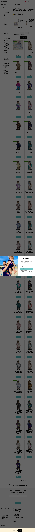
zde (17, 530)
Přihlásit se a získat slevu (26, 268)
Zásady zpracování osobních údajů (27, 271)
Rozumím (20, 530)
